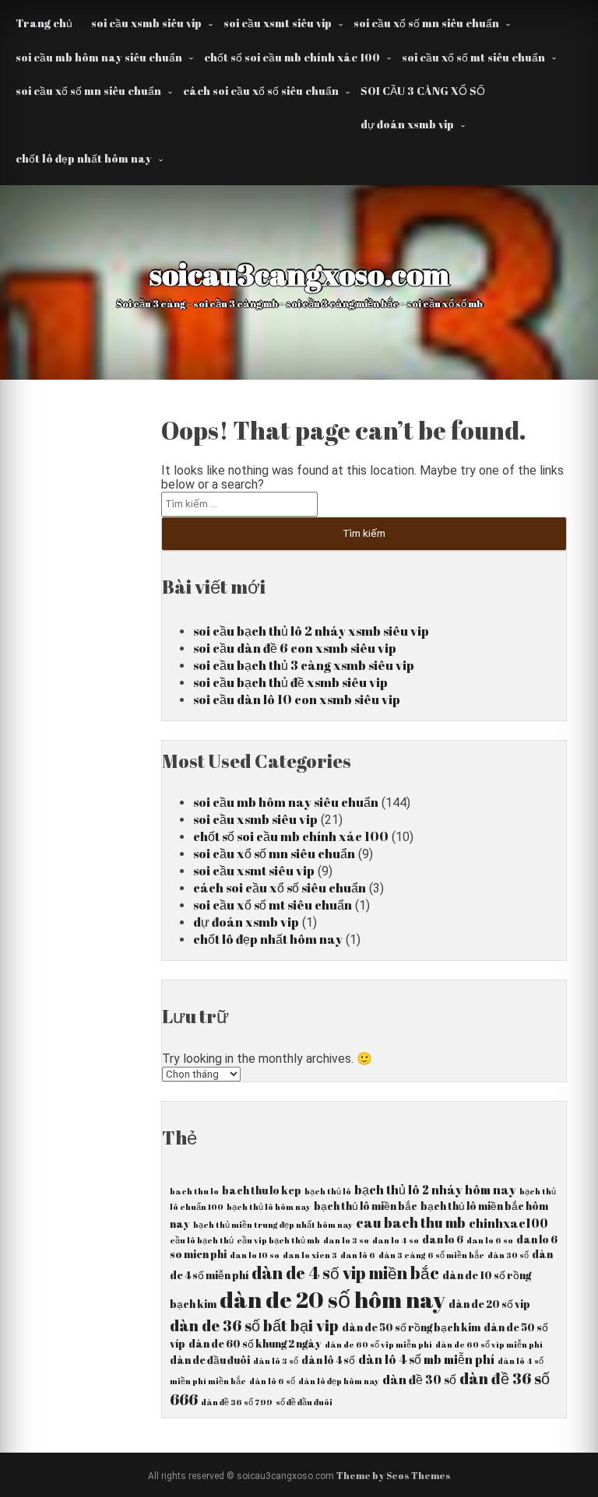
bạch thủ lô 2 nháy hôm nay (435, 1189)
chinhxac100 (508, 1223)
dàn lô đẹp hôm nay (338, 1381)
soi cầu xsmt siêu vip (277, 23)
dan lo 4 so (395, 1240)
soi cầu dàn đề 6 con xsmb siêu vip (294, 648)
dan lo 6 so (489, 1240)
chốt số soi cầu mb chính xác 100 (292, 57)
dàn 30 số (508, 1255)
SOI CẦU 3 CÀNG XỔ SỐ (423, 90)
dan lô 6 (357, 1255)
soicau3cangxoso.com (299, 274)
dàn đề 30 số (419, 1379)
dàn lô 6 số (272, 1381)
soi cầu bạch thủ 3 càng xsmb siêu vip (303, 665)
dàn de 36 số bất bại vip (254, 1325)
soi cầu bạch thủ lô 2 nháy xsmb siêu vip (311, 631)
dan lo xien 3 (310, 1255)
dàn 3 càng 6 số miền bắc (431, 1255)
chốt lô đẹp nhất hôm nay (84, 158)
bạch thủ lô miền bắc (365, 1206)
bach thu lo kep (261, 1190)
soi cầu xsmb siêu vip (146, 23)
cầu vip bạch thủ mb (278, 1240)
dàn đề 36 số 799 (237, 1402)
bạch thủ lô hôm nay (269, 1206)
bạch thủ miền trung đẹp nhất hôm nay (273, 1224)
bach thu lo (194, 1191)
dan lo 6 (442, 1239)
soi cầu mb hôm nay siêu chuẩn (99, 57)
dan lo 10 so (255, 1255)
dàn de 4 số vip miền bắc (345, 1272)
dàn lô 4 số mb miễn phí (426, 1359)
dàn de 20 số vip (489, 1304)
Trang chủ (44, 23)
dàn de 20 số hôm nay (332, 1299)
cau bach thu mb (411, 1222)
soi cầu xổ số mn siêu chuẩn (426, 23)
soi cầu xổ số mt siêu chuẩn (473, 57)
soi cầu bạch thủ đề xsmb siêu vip (290, 682)
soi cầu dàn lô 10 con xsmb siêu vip (296, 699)
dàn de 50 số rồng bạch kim (411, 1327)
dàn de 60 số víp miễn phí (489, 1344)
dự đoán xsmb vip (407, 124)
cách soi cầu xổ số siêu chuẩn (261, 90)
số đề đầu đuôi (304, 1402)
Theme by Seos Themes (393, 1475)
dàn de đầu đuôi (210, 1360)
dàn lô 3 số (275, 1360)
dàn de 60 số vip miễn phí (378, 1344)
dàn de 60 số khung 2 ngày (255, 1344)
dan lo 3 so (346, 1240)
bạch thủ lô (327, 1191)
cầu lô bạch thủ (202, 1240)
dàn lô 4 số (328, 1360)
